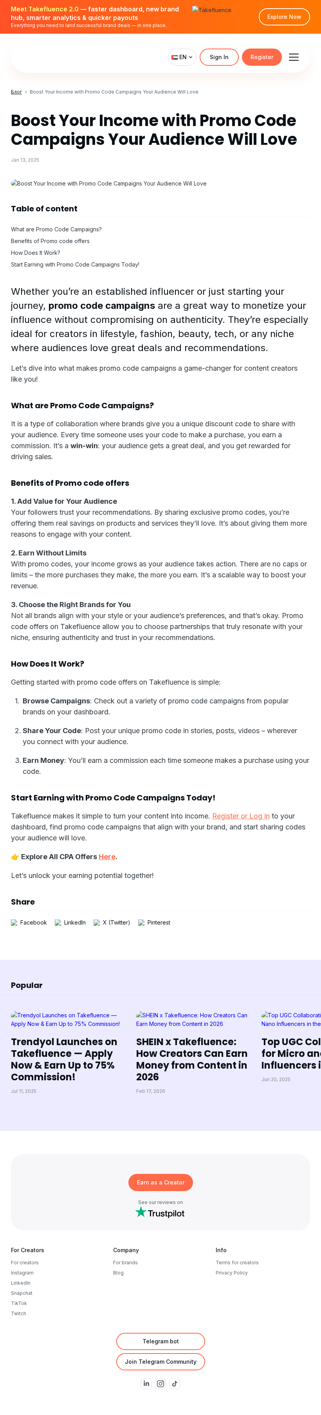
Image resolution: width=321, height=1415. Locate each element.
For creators (25, 1262)
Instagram (22, 1273)
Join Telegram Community (161, 1361)
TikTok (19, 1303)
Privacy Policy (232, 1273)
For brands (125, 1262)
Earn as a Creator (160, 1182)
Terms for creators (237, 1262)
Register (262, 57)
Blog (118, 1273)
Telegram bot (160, 1341)
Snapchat (21, 1293)
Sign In (219, 57)
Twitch (18, 1313)
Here (107, 857)
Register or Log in (241, 816)
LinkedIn (21, 1283)
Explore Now (284, 16)
